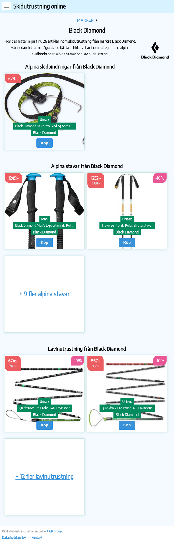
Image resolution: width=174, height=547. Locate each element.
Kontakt (37, 537)
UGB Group (54, 531)
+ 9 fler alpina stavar (44, 293)
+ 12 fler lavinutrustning (44, 476)
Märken (85, 20)
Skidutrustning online (39, 6)
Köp (44, 143)
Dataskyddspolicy (14, 537)
